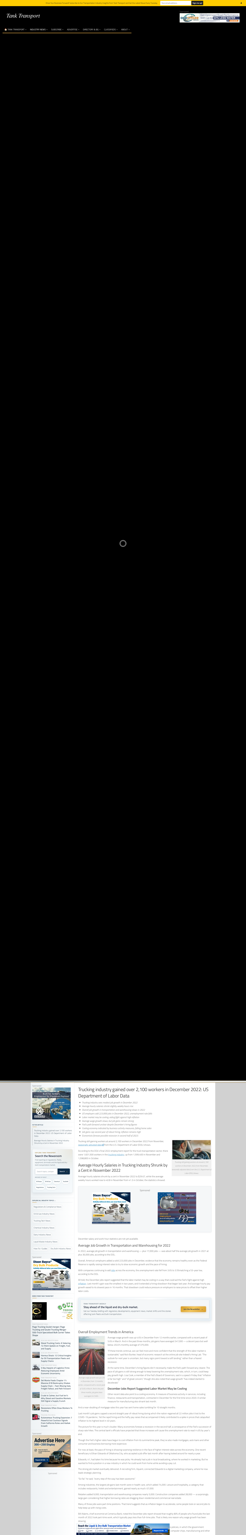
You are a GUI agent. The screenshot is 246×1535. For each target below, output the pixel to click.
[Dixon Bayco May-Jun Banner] (111, 1223)
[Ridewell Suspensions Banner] (51, 1118)
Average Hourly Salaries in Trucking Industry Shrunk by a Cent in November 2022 (51, 1141)
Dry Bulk (65, 1181)
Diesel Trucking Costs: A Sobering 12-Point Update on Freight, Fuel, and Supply (55, 1346)
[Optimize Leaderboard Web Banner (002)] (210, 17)
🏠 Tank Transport (14, 29)
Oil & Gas (48, 1181)
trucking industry (116, 1154)
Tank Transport (23, 15)
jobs (113, 1270)
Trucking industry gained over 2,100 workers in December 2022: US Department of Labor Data (53, 1133)
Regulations (40, 1187)
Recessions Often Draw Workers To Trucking (56, 1409)
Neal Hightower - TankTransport (116, 551)
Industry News (38, 29)
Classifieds (110, 29)
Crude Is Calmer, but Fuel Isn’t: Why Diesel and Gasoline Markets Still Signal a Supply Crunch (56, 1398)
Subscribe (56, 29)
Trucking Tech (51, 1187)
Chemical (57, 1181)
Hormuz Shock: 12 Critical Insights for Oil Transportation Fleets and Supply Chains (56, 1358)
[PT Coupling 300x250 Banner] (177, 1223)
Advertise (72, 29)
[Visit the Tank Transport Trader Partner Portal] (123, 1529)
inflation (82, 1283)
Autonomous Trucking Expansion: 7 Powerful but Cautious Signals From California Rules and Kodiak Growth (56, 1421)
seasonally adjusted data (90, 1145)
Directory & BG (91, 29)
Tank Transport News (123, 534)
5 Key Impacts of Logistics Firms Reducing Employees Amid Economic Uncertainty (55, 1371)
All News (39, 1181)
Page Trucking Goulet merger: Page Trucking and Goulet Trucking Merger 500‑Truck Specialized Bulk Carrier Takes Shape (51, 1331)
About (124, 29)
